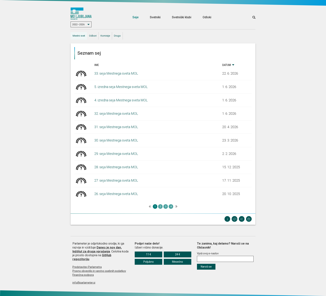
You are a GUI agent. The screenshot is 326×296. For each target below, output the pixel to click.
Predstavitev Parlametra (87, 266)
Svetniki (155, 17)
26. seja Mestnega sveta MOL (116, 194)
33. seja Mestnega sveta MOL (116, 73)
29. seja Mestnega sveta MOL (116, 154)
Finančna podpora (83, 274)
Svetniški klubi (181, 17)
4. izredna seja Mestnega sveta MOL (121, 100)
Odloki (207, 17)
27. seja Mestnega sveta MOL (116, 180)
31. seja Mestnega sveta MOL (116, 127)
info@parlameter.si (83, 282)
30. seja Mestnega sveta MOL (116, 140)
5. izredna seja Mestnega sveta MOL (121, 87)
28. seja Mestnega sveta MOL (116, 167)
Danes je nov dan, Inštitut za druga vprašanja (97, 249)
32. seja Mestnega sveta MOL (116, 113)
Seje (135, 17)
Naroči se (206, 266)
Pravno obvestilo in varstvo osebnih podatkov (99, 270)
